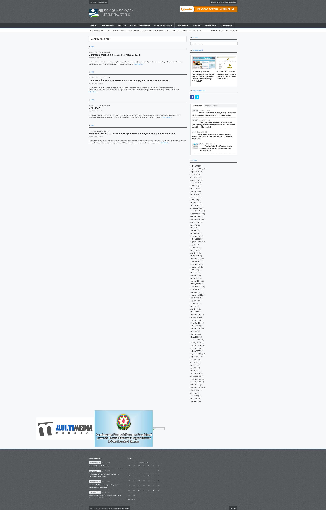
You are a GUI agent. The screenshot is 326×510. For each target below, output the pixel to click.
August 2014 (194, 197)
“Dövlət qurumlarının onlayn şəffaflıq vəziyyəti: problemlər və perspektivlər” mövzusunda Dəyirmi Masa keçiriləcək (212, 136)
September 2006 (196, 387)
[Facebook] (192, 97)
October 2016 (195, 166)
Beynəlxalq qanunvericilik (163, 25)
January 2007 (195, 376)
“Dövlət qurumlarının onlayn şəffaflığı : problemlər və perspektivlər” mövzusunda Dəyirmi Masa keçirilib (214, 114)
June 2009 (194, 303)
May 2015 (193, 188)
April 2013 (194, 230)
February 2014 (195, 205)
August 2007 (194, 356)
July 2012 (193, 244)
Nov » (133, 499)
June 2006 (194, 396)
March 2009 (194, 312)
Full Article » (138, 64)
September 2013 (196, 219)
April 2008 (194, 334)
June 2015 (194, 185)
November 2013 (196, 214)
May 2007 (193, 365)
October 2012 (195, 239)
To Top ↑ (233, 508)
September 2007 (196, 354)
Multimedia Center (123, 508)
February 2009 (195, 314)
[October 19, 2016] (231, 30)
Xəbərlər (93, 25)
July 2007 (193, 359)
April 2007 (194, 368)
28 (153, 491)
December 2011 (196, 261)
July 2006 (193, 393)
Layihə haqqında (182, 25)
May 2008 (193, 331)
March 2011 (194, 278)
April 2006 (194, 401)
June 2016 (194, 177)
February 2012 (195, 258)
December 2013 (196, 211)
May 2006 (193, 399)
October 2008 (195, 326)
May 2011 (193, 272)
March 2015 (194, 194)
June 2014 (194, 199)
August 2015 (194, 180)
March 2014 (194, 202)
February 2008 (195, 340)
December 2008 (196, 320)
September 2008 (196, 328)
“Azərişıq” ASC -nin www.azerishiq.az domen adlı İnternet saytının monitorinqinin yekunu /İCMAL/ (215, 148)
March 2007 (194, 370)
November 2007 (196, 348)
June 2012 (194, 247)
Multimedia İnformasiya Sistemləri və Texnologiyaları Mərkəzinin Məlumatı (129, 80)
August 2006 (194, 390)
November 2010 (196, 289)
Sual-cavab (197, 25)
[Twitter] (197, 97)
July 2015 (193, 183)
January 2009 (195, 317)
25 (139, 491)
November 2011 (196, 264)
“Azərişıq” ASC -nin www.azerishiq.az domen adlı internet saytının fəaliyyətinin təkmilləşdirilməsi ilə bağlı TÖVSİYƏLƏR (203, 76)
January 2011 (195, 284)
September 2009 (196, 295)
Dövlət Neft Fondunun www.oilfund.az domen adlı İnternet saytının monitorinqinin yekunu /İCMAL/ (228, 75)
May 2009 (193, 306)
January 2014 (195, 208)
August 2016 (194, 171)
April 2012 (194, 253)
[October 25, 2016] (140, 30)
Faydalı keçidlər (226, 25)
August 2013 (194, 222)
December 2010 (196, 286)
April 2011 (194, 275)
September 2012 (196, 242)
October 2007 (195, 351)
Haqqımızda (93, 2)
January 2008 (195, 342)
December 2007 (196, 345)
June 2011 (194, 270)
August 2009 (194, 298)
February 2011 (195, 281)
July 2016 (193, 174)
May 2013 (193, 228)
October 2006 (195, 384)
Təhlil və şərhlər (211, 25)
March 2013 (194, 233)
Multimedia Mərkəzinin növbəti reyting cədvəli (114, 55)
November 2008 (196, 323)
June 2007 (194, 362)
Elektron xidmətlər (107, 25)
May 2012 (193, 250)
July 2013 (193, 225)
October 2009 (195, 292)
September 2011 (196, 267)
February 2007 (195, 373)
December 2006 (196, 379)
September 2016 (196, 169)
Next (233, 70)
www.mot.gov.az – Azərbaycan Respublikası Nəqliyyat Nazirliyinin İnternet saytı (132, 133)
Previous (195, 70)
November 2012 (196, 236)
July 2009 (193, 300)
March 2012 (194, 256)
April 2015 (194, 191)
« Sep (128, 499)
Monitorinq (121, 25)
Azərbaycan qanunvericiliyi (140, 25)
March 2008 (194, 337)
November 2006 (196, 382)
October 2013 (195, 216)
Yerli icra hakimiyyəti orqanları (99, 466)
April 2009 (194, 309)
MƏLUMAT (94, 108)
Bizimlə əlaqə (102, 2)
